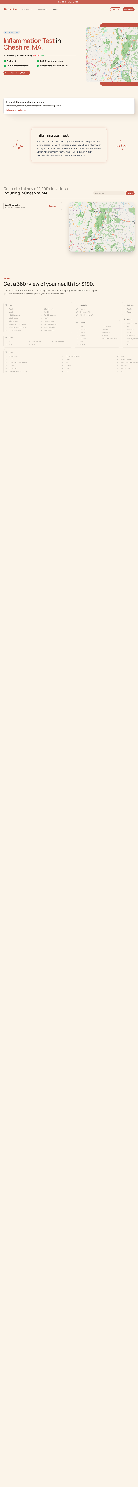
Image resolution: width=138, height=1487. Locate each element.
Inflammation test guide (16, 110)
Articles (55, 9)
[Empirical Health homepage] (10, 9)
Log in (114, 9)
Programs (25, 9)
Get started (128, 9)
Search (130, 193)
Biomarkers (41, 9)
